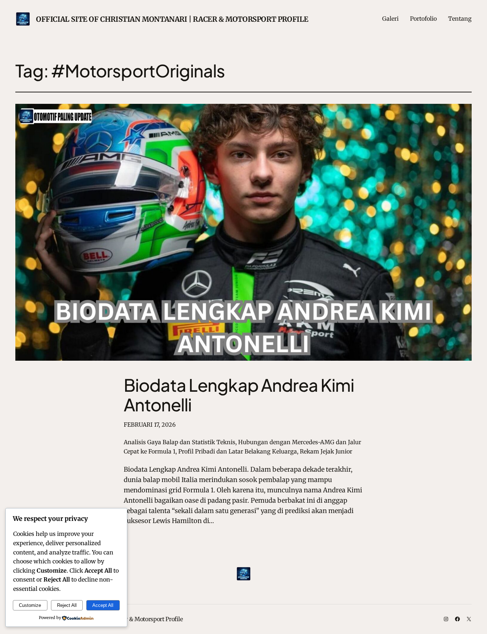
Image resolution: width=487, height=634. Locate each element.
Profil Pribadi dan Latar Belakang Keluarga (237, 451)
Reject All (67, 605)
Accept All (102, 605)
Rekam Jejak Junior (326, 451)
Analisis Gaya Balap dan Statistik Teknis (179, 442)
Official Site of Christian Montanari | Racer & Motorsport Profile (172, 19)
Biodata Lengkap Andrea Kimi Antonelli (239, 394)
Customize (30, 605)
